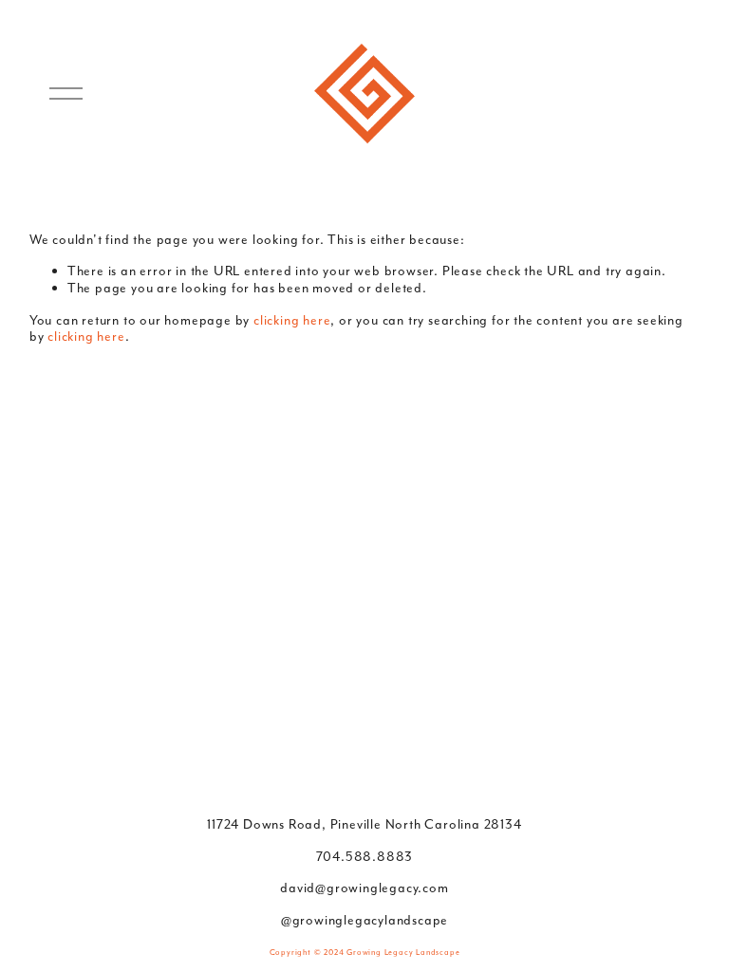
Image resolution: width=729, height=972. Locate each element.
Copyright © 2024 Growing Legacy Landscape (365, 952)
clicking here (291, 319)
